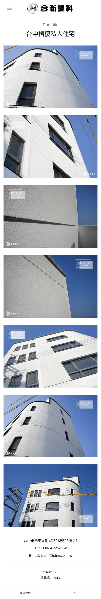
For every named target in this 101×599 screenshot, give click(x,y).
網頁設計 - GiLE (51, 577)
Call (76, 593)
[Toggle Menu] (9, 8)
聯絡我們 (25, 593)
